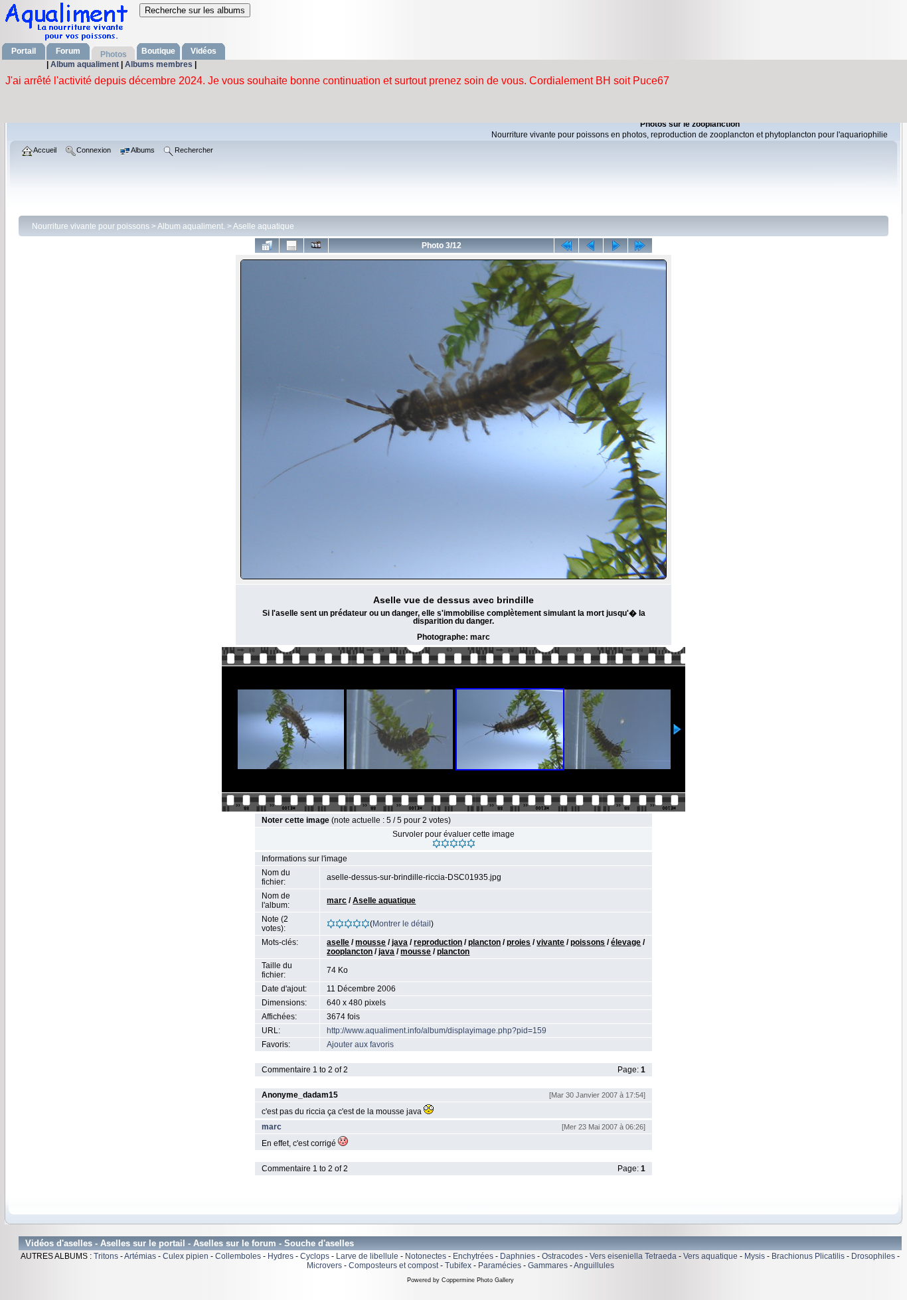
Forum (68, 51)
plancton (484, 942)
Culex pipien (185, 1256)
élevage (626, 942)
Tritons (106, 1256)
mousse (370, 942)
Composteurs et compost (393, 1265)
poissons (587, 942)
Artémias (140, 1256)
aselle (338, 942)
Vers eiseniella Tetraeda (633, 1256)
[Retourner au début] (566, 245)
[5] (471, 843)
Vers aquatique (710, 1256)
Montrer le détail (401, 923)
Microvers (324, 1265)
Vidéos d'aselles (58, 1243)
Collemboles (238, 1256)
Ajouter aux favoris (360, 1044)
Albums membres (160, 64)
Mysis (754, 1256)
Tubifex (458, 1265)
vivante (550, 942)
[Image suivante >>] (615, 245)
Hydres (280, 1256)
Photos (113, 54)
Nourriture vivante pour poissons (90, 226)
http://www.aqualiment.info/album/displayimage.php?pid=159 (436, 1030)
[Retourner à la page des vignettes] (267, 245)
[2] (445, 843)
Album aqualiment (85, 64)
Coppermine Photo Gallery (478, 1280)
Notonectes (425, 1256)
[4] (462, 843)
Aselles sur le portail (142, 1243)
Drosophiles (873, 1256)
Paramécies (499, 1265)
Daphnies (517, 1256)
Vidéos (203, 51)
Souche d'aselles (319, 1243)
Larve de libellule (367, 1256)
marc (337, 900)
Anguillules (594, 1265)
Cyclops (314, 1256)
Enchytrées (473, 1256)
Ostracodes (562, 1256)
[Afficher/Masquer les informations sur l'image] (291, 245)
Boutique (158, 51)
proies (519, 942)
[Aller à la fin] (640, 245)
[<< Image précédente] (591, 245)
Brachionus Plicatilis (808, 1256)
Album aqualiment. (191, 226)
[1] (436, 843)
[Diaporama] (316, 245)
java (400, 942)
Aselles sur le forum (234, 1243)
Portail (23, 51)
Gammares (548, 1265)
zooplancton (349, 951)
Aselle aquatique (263, 226)
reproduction (438, 942)
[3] (454, 843)
